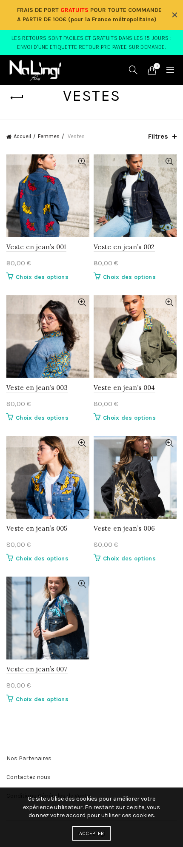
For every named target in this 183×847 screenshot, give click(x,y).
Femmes (49, 136)
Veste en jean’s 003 (37, 388)
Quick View (81, 161)
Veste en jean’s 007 (37, 669)
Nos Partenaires (28, 758)
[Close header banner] (174, 15)
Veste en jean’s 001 (36, 247)
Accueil (22, 136)
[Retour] (17, 97)
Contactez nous (28, 777)
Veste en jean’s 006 (124, 528)
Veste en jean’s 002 (124, 247)
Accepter (91, 833)
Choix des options (42, 277)
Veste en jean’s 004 (124, 388)
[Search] (133, 69)
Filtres (158, 136)
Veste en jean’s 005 (37, 528)
